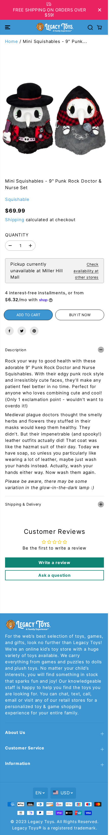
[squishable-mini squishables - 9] (54, 116)
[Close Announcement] (99, 10)
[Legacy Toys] (54, 27)
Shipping (14, 219)
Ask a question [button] (53, 579)
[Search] (90, 27)
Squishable (17, 199)
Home (11, 41)
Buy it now (79, 315)
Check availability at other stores (86, 270)
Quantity (17, 234)
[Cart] (99, 27)
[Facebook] (9, 331)
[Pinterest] (34, 331)
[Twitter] (21, 331)
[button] (8, 27)
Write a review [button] (53, 566)
